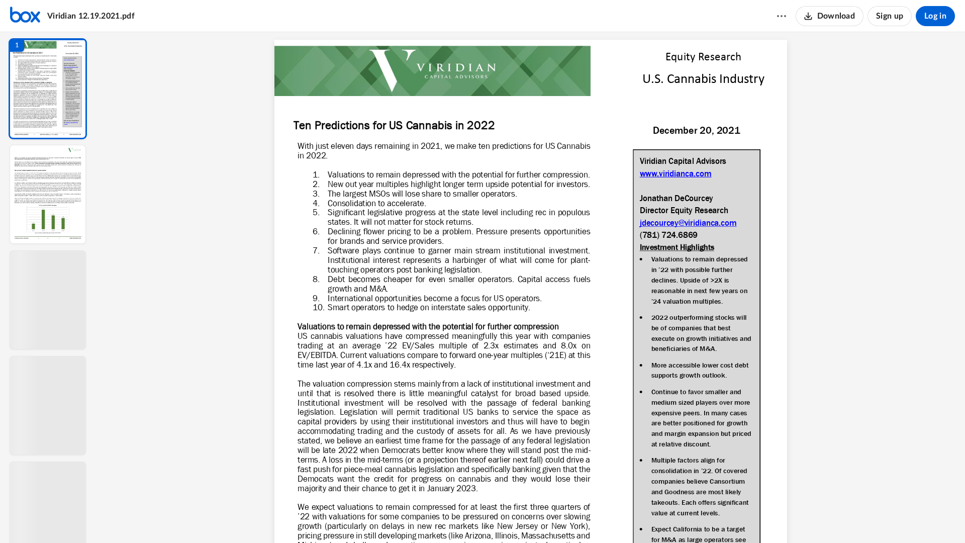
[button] (47, 89)
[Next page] (511, 518)
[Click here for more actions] (781, 16)
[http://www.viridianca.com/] (675, 174)
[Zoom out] (532, 518)
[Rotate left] (586, 518)
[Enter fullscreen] (623, 518)
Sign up (889, 16)
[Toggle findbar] (456, 518)
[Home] (25, 16)
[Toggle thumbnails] (438, 518)
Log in (935, 16)
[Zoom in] (566, 518)
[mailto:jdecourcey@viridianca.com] (687, 224)
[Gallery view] (605, 518)
